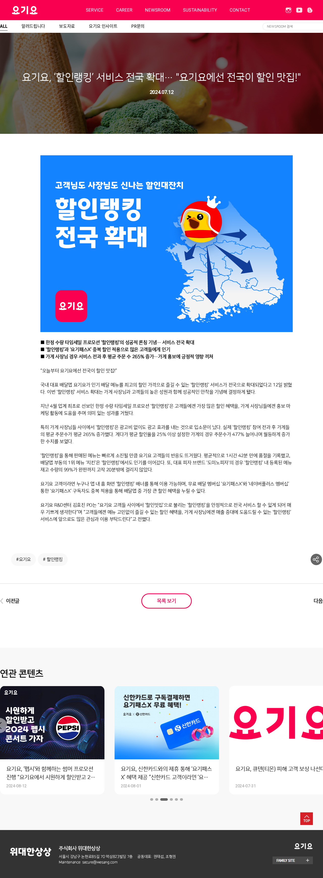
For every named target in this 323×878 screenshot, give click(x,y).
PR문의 (138, 26)
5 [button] (176, 799)
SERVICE (94, 10)
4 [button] (169, 799)
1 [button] (151, 799)
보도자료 (67, 26)
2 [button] (156, 799)
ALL (4, 26)
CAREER (124, 10)
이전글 (12, 601)
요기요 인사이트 (103, 26)
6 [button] (181, 799)
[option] (125, 740)
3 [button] (162, 799)
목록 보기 (166, 601)
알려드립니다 (33, 26)
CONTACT (240, 10)
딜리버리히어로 (37, 10)
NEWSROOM (157, 10)
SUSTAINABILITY (200, 10)
